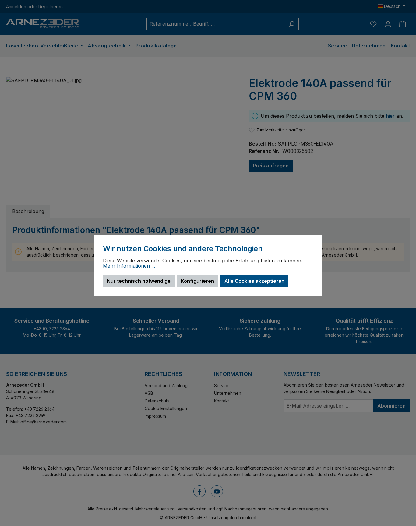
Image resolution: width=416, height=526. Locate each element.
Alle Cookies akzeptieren (254, 281)
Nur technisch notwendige (139, 281)
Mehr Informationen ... (129, 266)
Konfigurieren (197, 281)
